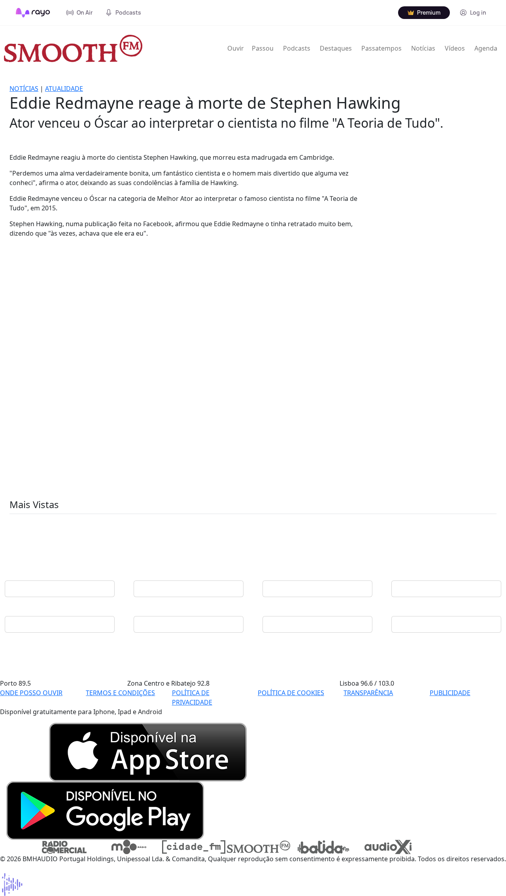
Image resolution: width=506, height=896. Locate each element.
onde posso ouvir (31, 692)
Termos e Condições (120, 692)
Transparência (368, 692)
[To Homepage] (33, 13)
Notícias (423, 48)
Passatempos (381, 48)
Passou (263, 48)
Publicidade (450, 692)
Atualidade (64, 88)
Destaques (336, 48)
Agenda (485, 48)
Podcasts (296, 48)
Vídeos (455, 48)
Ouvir (235, 48)
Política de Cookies (291, 692)
